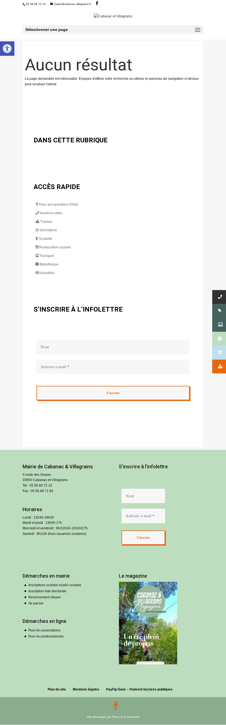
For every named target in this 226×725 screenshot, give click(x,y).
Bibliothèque (48, 264)
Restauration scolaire (54, 247)
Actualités (47, 273)
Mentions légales (86, 689)
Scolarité (45, 239)
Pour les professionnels (46, 636)
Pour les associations (44, 630)
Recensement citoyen (44, 597)
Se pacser (36, 603)
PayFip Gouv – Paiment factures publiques (139, 689)
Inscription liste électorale (47, 591)
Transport (46, 256)
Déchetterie (48, 230)
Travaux (45, 222)
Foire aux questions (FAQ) (58, 204)
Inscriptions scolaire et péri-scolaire (54, 585)
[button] (7, 48)
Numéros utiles (50, 213)
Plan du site (57, 689)
